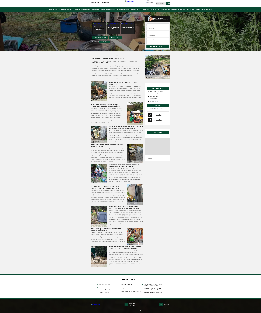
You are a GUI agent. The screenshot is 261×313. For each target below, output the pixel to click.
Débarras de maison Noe (104, 284)
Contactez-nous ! (115, 37)
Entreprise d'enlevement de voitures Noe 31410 (130, 288)
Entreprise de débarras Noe (105, 289)
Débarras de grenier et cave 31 (108, 9)
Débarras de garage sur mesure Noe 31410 (131, 291)
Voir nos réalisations (100, 37)
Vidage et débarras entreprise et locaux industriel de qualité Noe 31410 (153, 285)
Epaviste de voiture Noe (126, 284)
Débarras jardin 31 (135, 9)
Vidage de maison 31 (147, 9)
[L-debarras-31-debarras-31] (96, 304)
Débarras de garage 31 (66, 9)
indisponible (95, 2)
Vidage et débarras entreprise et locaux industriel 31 (86, 9)
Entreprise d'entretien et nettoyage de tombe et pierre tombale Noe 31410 (152, 289)
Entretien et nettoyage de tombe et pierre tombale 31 (166, 9)
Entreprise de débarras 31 (123, 9)
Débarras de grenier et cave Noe (106, 287)
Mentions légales (138, 310)
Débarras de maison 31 (54, 9)
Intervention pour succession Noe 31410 (153, 292)
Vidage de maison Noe (104, 292)
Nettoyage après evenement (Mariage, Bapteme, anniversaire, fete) (196, 9)
